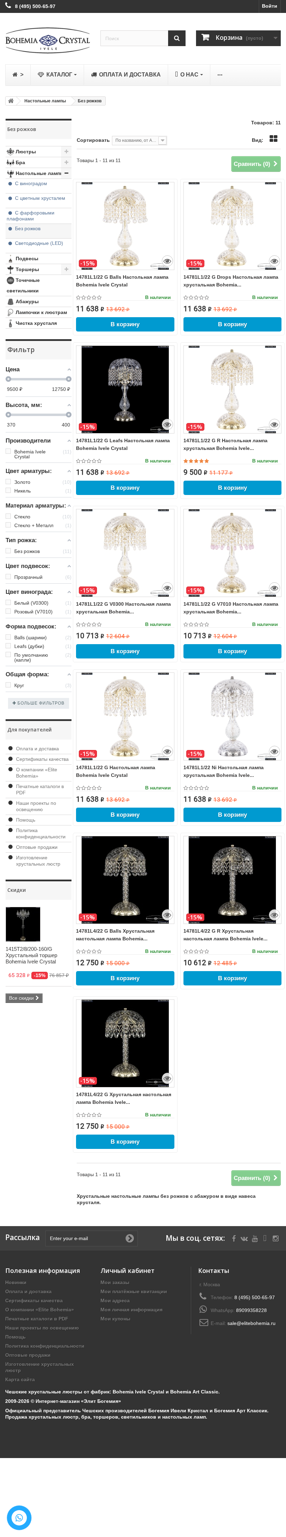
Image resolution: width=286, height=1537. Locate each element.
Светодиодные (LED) (38, 243)
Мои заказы (114, 1282)
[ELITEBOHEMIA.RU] (47, 40)
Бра (19, 162)
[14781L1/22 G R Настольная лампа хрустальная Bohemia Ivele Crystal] (232, 389)
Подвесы (26, 258)
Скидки (16, 890)
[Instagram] (276, 1238)
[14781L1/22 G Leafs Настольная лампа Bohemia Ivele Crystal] (125, 389)
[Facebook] (234, 1238)
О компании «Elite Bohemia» (39, 1309)
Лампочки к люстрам (40, 312)
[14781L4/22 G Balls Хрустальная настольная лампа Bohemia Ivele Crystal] (125, 880)
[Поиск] (177, 38)
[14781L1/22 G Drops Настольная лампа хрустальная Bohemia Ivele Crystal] (232, 226)
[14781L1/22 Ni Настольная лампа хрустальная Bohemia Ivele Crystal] (232, 716)
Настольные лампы (39, 173)
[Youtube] (255, 1238)
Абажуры (26, 301)
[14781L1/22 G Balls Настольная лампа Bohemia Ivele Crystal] (125, 226)
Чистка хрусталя (35, 323)
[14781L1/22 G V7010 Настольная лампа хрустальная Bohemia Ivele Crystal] (232, 553)
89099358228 (251, 1310)
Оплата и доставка (37, 748)
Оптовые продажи (37, 847)
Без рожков (27, 228)
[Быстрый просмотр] (167, 261)
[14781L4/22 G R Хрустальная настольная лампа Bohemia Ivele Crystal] (232, 880)
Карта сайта (20, 1379)
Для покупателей (29, 729)
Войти (269, 6)
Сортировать (93, 140)
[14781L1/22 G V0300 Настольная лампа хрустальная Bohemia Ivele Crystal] (125, 553)
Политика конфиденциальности (44, 1346)
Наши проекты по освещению (42, 1328)
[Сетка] (273, 138)
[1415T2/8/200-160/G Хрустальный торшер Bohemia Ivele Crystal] (23, 924)
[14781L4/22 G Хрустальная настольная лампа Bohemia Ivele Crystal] (125, 1043)
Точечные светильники (23, 285)
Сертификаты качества (42, 759)
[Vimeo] (265, 1238)
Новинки (16, 1282)
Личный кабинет (127, 1270)
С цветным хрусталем (40, 198)
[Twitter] (244, 1238)
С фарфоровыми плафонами (30, 215)
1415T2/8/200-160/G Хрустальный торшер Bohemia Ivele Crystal (31, 955)
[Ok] (130, 1238)
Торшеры (26, 269)
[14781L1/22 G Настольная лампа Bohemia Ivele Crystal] (125, 716)
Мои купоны (115, 1318)
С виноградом (31, 183)
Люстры (25, 151)
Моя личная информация (131, 1309)
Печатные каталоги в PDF (36, 1318)
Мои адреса (115, 1300)
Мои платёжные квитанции (133, 1291)
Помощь (25, 820)
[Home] (9, 101)
